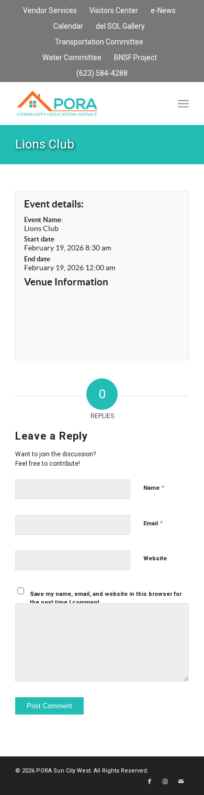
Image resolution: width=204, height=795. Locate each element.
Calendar (68, 26)
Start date (39, 239)
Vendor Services (50, 10)
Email (153, 523)
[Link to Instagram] (165, 782)
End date (37, 259)
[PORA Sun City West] (84, 103)
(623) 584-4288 (102, 73)
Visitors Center (113, 10)
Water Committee (71, 57)
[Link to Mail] (181, 782)
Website (155, 558)
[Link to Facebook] (149, 782)
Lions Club (44, 144)
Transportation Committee (99, 42)
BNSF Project (135, 57)
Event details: (54, 204)
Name (153, 487)
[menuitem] (50, 11)
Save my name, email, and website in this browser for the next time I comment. (106, 598)
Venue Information (66, 281)
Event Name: (43, 220)
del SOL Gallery (120, 26)
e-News (163, 10)
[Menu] (183, 103)
